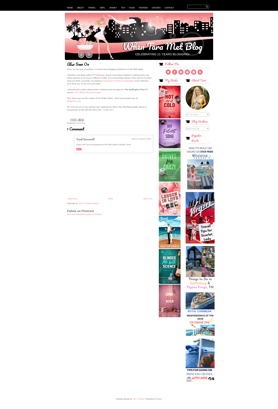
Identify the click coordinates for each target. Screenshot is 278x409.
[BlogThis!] (74, 119)
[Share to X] (77, 119)
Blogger (159, 399)
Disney (113, 8)
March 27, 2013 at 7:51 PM (141, 139)
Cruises (156, 8)
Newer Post (72, 199)
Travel (92, 8)
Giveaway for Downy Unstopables (119, 81)
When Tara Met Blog (162, 46)
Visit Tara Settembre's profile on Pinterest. (85, 214)
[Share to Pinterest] (82, 119)
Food (132, 8)
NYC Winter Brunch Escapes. (88, 92)
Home (70, 8)
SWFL (102, 8)
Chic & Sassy (138, 399)
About (80, 8)
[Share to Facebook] (79, 119)
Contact (169, 8)
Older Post (147, 199)
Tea (123, 8)
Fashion (143, 8)
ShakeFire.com (74, 101)
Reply (79, 149)
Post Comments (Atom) (89, 203)
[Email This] (71, 119)
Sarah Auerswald (85, 139)
